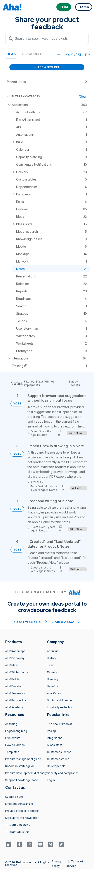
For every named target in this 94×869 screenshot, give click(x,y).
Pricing (51, 731)
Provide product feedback (22, 810)
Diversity (52, 679)
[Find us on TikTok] (61, 844)
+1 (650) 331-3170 (17, 831)
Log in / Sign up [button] (76, 54)
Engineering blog (16, 731)
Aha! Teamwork (15, 693)
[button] (58, 54)
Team (50, 665)
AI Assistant (54, 745)
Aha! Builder (12, 679)
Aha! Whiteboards (16, 672)
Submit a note (14, 796)
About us (52, 651)
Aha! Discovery (14, 658)
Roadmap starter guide (20, 766)
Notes (43, 434)
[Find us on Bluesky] (50, 844)
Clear (83, 96)
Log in (51, 780)
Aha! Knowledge (15, 700)
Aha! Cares (54, 693)
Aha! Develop (14, 686)
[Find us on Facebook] (19, 844)
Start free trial (30, 622)
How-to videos (15, 745)
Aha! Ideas (12, 665)
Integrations (54, 738)
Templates (12, 752)
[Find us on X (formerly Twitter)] (29, 844)
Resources (32, 54)
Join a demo (66, 622)
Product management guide (23, 759)
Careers (52, 672)
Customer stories (58, 759)
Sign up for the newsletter (21, 817)
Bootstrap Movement (60, 700)
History (51, 658)
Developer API (56, 766)
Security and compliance (63, 773)
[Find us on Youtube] (40, 844)
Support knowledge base (21, 780)
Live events (12, 738)
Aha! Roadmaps (15, 651)
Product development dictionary (26, 773)
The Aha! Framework (60, 724)
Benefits (52, 686)
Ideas (11, 54)
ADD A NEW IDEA (48, 67)
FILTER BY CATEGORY (25, 96)
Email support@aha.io (19, 803)
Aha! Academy (14, 707)
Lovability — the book (61, 707)
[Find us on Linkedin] (8, 844)
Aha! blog (11, 724)
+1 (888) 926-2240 (17, 824)
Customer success (59, 752)
